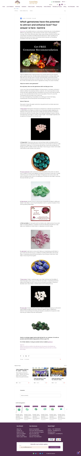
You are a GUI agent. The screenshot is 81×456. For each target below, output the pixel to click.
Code (42, 226)
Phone (48, 226)
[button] (58, 218)
